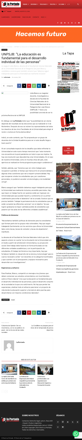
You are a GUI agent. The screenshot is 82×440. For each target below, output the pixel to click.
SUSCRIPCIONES (16, 17)
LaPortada (7, 77)
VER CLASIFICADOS (68, 150)
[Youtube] (79, 23)
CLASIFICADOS (5, 17)
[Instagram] (61, 23)
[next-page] (6, 391)
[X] (68, 23)
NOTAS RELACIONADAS (11, 360)
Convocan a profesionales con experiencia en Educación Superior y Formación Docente (44, 381)
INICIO (43, 17)
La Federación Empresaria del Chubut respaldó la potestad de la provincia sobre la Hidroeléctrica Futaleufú (67, 257)
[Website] (71, 23)
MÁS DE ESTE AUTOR (28, 360)
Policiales (43, 4)
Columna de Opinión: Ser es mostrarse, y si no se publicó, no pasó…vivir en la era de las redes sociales (12, 329)
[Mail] (64, 23)
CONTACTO (36, 17)
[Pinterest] (29, 86)
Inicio (3, 47)
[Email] (44, 86)
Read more (68, 231)
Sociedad (34, 4)
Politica (52, 4)
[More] (49, 86)
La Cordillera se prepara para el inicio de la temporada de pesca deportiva (42, 328)
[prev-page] (2, 391)
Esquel (25, 4)
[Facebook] (57, 23)
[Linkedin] (39, 86)
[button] (78, 4)
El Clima (61, 4)
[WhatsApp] (75, 23)
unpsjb (13, 300)
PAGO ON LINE (26, 17)
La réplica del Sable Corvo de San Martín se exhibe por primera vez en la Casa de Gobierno (68, 216)
